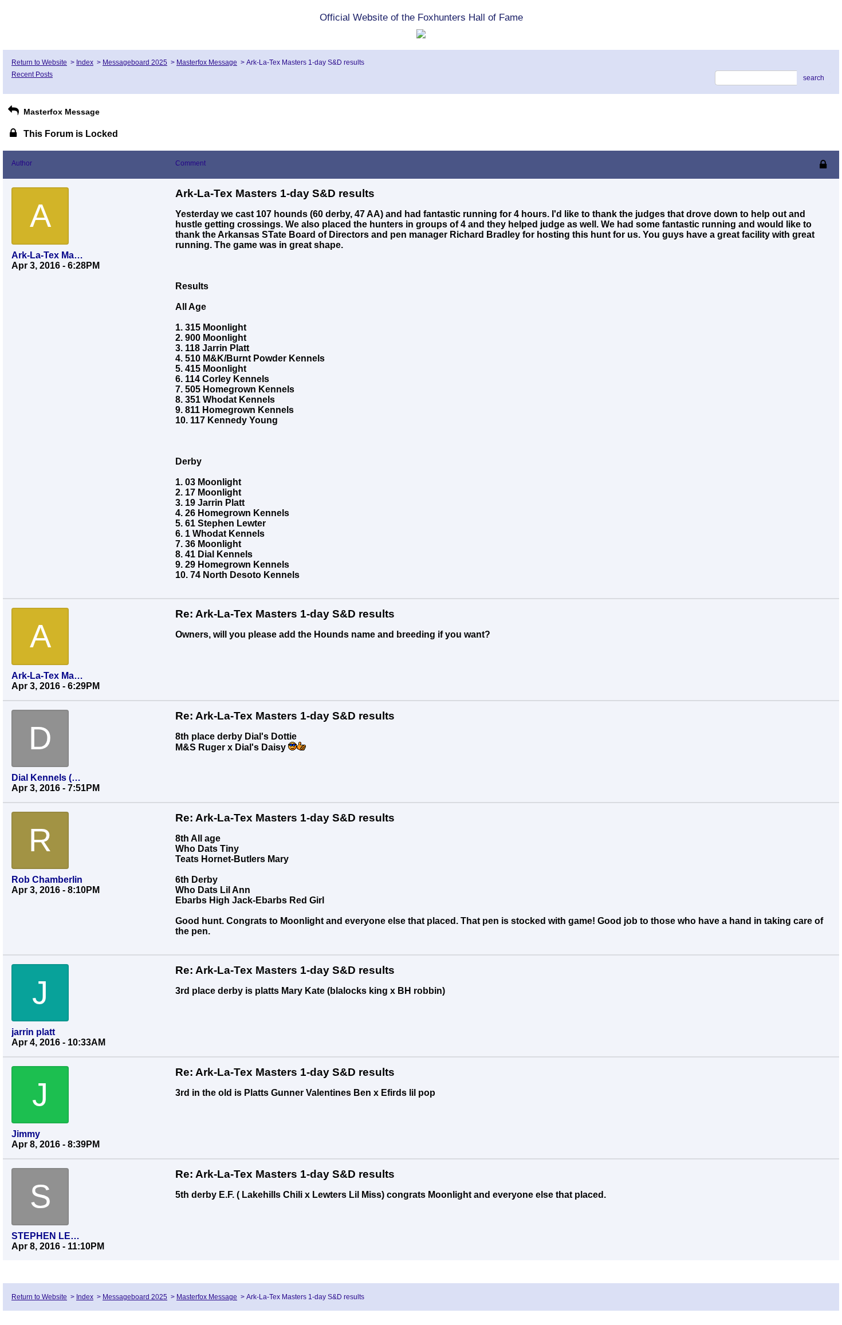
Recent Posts (32, 74)
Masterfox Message (206, 62)
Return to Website (39, 62)
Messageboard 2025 (135, 62)
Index (84, 62)
